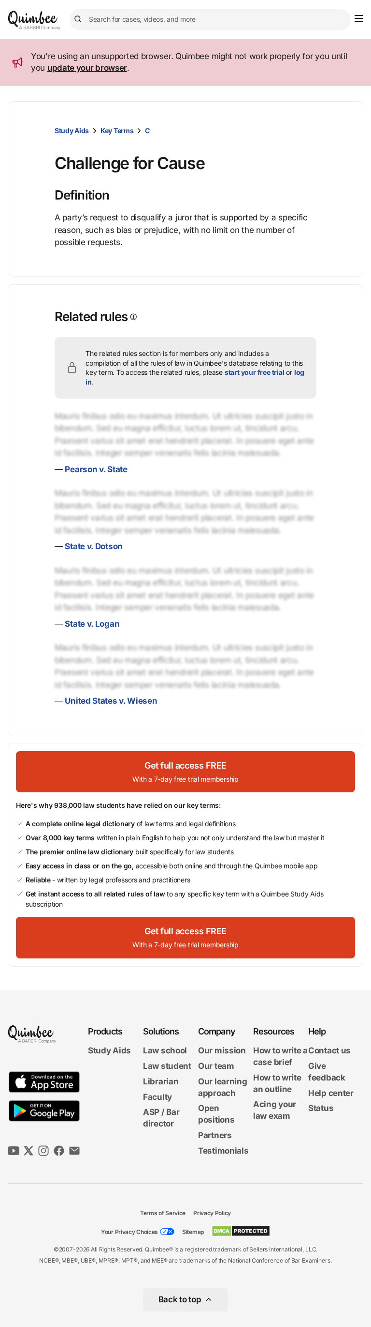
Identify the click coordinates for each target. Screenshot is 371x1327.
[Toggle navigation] (359, 18)
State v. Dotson (94, 546)
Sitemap (193, 1231)
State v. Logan (92, 624)
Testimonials (223, 1151)
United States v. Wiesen (111, 701)
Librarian (160, 1081)
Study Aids (72, 130)
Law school (165, 1050)
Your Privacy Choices (129, 1231)
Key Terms (116, 130)
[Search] (79, 19)
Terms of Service (163, 1213)
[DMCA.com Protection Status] (241, 1231)
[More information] (133, 317)
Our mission (222, 1050)
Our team (216, 1066)
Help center (331, 1093)
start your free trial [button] (255, 372)
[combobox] (210, 20)
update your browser (87, 68)
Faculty (157, 1097)
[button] (185, 771)
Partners (215, 1135)
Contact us (329, 1050)
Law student (167, 1066)
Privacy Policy (212, 1213)
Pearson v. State (96, 469)
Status (320, 1108)
